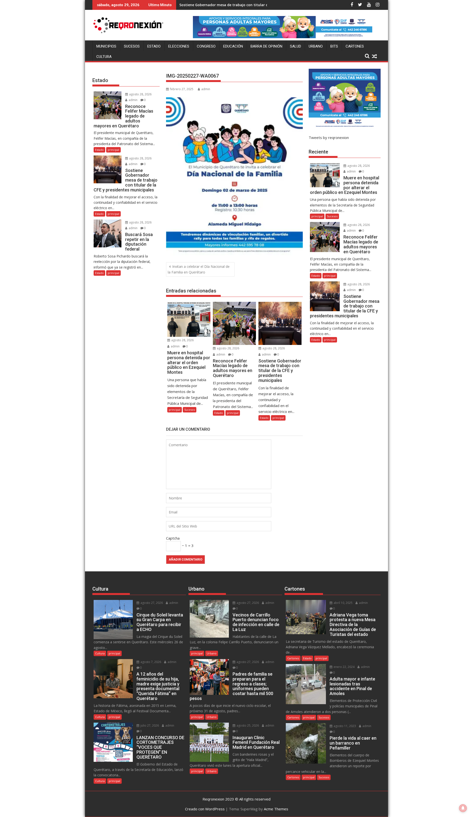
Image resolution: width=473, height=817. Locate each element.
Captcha (173, 538)
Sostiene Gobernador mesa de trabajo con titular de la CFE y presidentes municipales (253, 4)
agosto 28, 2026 (182, 340)
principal (174, 409)
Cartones (355, 46)
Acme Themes (276, 808)
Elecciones (178, 46)
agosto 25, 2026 (247, 725)
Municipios (106, 46)
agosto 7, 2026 (150, 662)
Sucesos (132, 46)
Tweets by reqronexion (329, 137)
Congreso (206, 46)
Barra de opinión (266, 46)
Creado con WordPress (205, 808)
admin (205, 89)
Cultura (104, 56)
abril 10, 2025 (343, 603)
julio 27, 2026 (149, 725)
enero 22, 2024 (344, 667)
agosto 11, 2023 (344, 726)
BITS (334, 46)
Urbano (316, 46)
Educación (233, 46)
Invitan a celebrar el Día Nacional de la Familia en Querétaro (199, 269)
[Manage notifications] (463, 808)
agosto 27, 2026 (151, 603)
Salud (295, 46)
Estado (154, 46)
